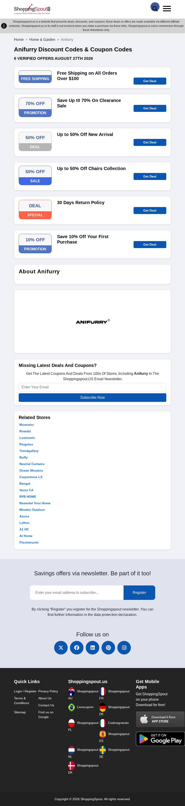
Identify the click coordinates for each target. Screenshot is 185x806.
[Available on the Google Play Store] (160, 738)
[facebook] (76, 647)
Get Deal (149, 81)
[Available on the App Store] (160, 719)
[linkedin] (92, 647)
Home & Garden (42, 39)
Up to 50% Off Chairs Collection (91, 168)
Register (139, 592)
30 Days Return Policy (80, 202)
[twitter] (61, 647)
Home (19, 39)
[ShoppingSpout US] (32, 9)
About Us (44, 698)
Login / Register (25, 691)
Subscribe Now (92, 397)
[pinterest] (108, 647)
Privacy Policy (48, 691)
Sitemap (20, 712)
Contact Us (46, 705)
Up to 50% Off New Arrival (85, 134)
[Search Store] (155, 6)
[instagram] (124, 647)
